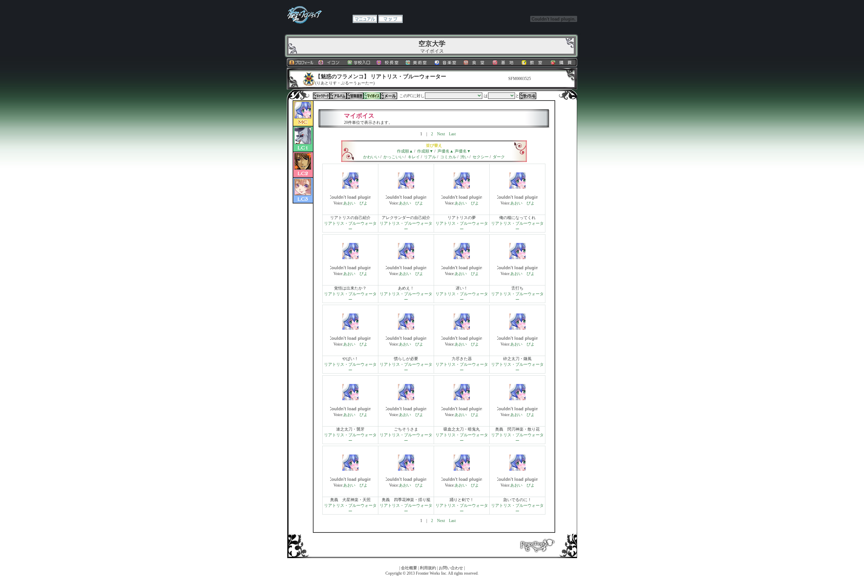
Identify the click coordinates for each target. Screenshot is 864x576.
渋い (464, 157)
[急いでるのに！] (517, 469)
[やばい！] (350, 328)
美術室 (417, 62)
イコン (330, 62)
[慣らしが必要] (406, 328)
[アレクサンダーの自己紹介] (406, 187)
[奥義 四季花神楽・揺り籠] (406, 469)
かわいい (371, 157)
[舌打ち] (517, 257)
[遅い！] (462, 257)
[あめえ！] (406, 257)
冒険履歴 (355, 95)
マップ (390, 19)
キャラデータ (321, 95)
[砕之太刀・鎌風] (517, 328)
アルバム (338, 95)
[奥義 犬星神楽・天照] (350, 469)
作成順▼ (425, 151)
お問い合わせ (451, 568)
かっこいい (393, 157)
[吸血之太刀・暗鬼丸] (462, 398)
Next (441, 134)
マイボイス (371, 95)
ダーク (499, 157)
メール (388, 95)
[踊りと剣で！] (462, 469)
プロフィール (301, 62)
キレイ (414, 157)
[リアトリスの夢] (462, 187)
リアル (430, 157)
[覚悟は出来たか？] (350, 257)
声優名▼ (463, 151)
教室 (533, 62)
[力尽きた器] (462, 328)
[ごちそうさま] (406, 398)
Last (452, 134)
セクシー (481, 157)
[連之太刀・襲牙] (350, 398)
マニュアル (365, 19)
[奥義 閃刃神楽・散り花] (517, 398)
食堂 (475, 62)
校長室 (388, 62)
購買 (562, 62)
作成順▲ (405, 151)
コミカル (448, 157)
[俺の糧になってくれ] (517, 187)
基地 (504, 62)
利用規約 (428, 568)
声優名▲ (445, 151)
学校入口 (359, 62)
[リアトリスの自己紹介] (350, 187)
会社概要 (409, 568)
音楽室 (446, 62)
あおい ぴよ (355, 203)
